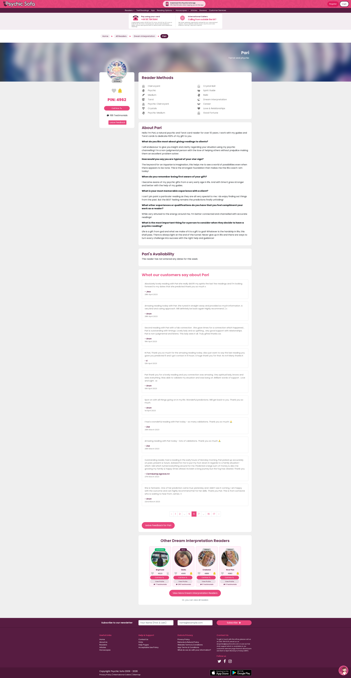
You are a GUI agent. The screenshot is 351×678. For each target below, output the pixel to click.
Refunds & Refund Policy (188, 642)
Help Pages (143, 645)
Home (105, 36)
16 (209, 514)
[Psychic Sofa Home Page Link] (20, 4)
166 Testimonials (118, 115)
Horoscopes (105, 650)
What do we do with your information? (194, 650)
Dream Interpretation (144, 36)
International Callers (122, 674)
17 (214, 514)
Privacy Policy (184, 639)
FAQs (140, 642)
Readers (103, 645)
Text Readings (142, 10)
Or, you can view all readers (195, 600)
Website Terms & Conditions (190, 645)
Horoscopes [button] (181, 10)
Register (333, 4)
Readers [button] (129, 10)
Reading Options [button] (164, 10)
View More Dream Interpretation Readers (195, 593)
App (153, 10)
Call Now (116, 108)
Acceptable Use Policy (148, 647)
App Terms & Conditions (188, 647)
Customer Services (217, 10)
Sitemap (137, 674)
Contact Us (143, 639)
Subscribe (232, 622)
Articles (194, 10)
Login (344, 4)
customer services (224, 648)
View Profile (159, 581)
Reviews (203, 10)
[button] (343, 670)
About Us (103, 642)
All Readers (121, 36)
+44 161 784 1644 (149, 19)
